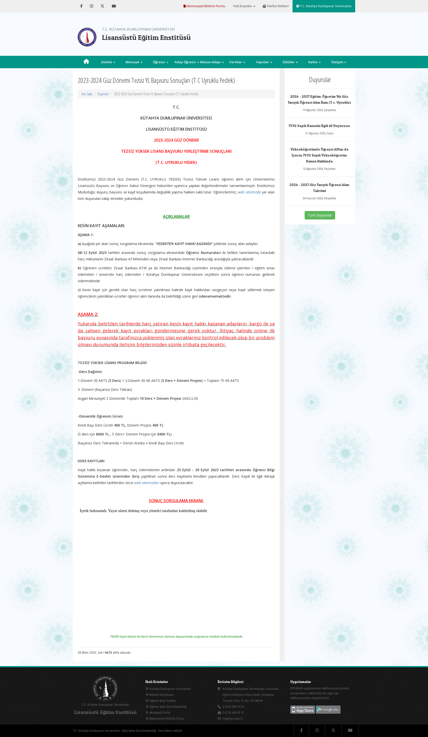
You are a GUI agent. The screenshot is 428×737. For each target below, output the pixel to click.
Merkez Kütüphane (161, 695)
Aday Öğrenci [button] (186, 62)
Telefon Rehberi (277, 6)
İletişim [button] (337, 62)
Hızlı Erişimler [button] (243, 6)
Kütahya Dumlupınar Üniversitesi (170, 689)
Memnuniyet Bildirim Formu (205, 6)
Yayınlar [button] (263, 62)
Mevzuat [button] (133, 62)
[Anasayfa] (86, 62)
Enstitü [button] (107, 62)
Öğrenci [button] (159, 62)
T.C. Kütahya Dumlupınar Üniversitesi (325, 6)
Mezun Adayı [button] (210, 62)
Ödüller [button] (289, 62)
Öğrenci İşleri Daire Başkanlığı (168, 706)
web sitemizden (146, 482)
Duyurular (103, 94)
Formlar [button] (236, 62)
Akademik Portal (159, 712)
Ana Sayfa (86, 94)
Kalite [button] (313, 62)
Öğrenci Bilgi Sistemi (162, 701)
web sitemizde (249, 192)
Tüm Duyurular (320, 215)
